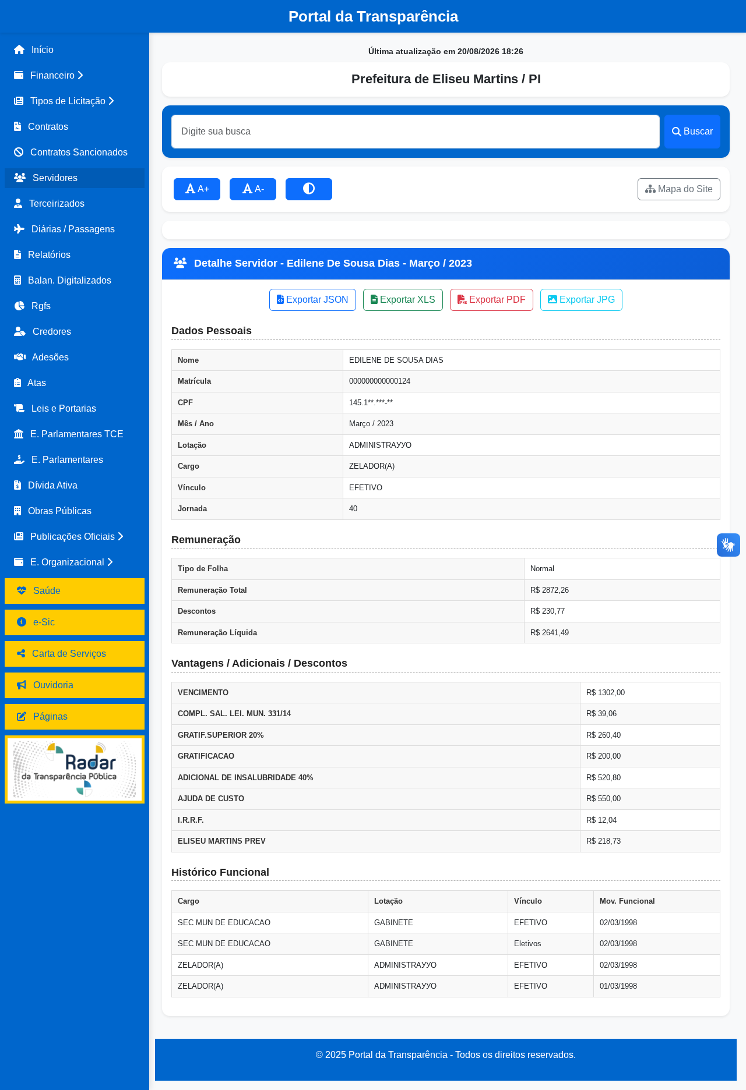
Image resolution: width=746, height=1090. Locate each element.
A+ (202, 189)
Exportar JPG (586, 300)
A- (258, 189)
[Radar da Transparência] (75, 769)
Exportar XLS (406, 300)
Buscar (698, 131)
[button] (75, 76)
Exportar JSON (316, 300)
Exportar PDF (496, 300)
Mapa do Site (684, 189)
